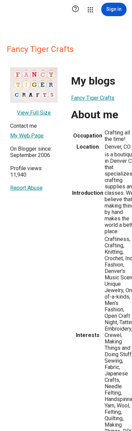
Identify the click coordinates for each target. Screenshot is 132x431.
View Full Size (34, 113)
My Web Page (27, 135)
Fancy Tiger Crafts (92, 98)
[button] (75, 9)
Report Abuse (26, 188)
